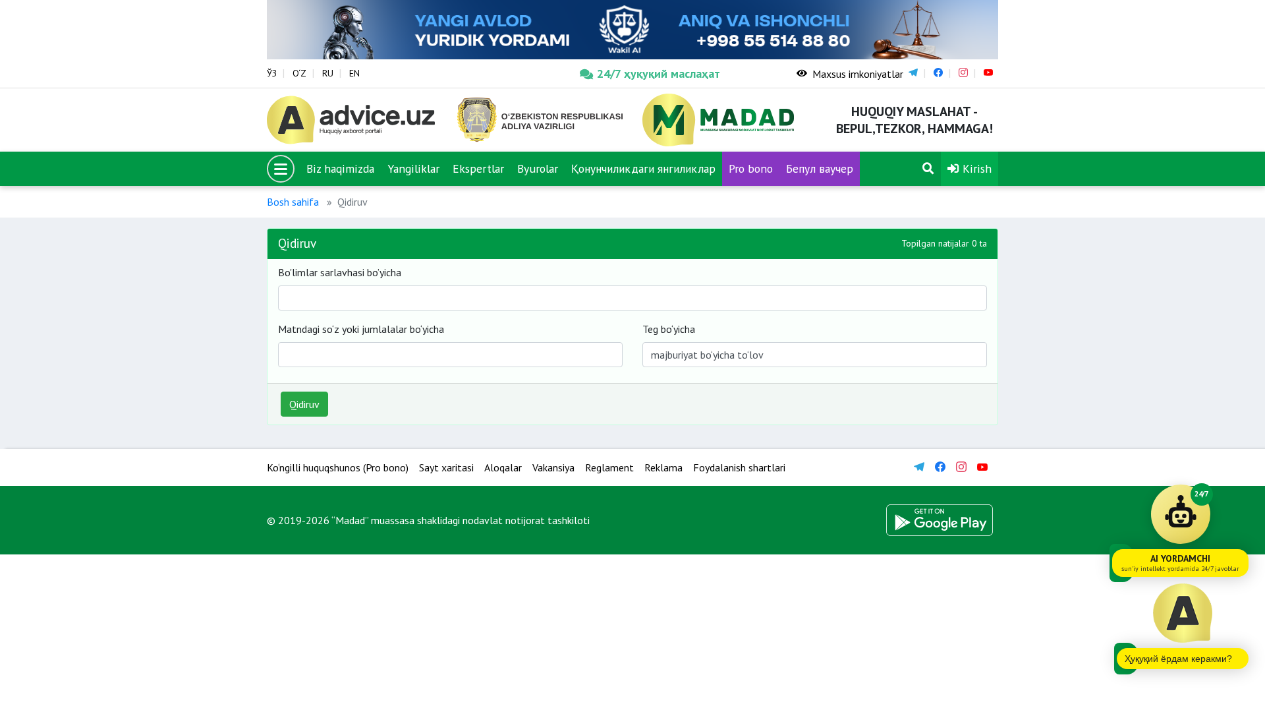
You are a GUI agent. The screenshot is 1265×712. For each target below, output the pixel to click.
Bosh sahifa (293, 201)
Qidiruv (304, 404)
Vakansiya (553, 467)
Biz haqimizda (340, 168)
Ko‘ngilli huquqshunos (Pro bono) (337, 467)
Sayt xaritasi (446, 467)
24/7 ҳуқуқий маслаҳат (658, 73)
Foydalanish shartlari (739, 467)
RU (327, 73)
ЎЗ (272, 73)
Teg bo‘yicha (668, 329)
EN (354, 73)
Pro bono (751, 168)
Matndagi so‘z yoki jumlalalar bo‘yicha (361, 329)
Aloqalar (503, 467)
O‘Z (299, 73)
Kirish (975, 168)
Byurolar (537, 168)
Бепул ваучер (819, 168)
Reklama (663, 467)
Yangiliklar (413, 168)
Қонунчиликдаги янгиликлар (643, 168)
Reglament (609, 467)
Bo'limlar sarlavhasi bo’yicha (339, 272)
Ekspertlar (478, 168)
